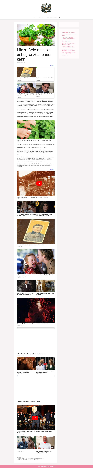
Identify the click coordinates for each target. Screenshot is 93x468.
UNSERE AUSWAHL (41, 17)
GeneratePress (52, 466)
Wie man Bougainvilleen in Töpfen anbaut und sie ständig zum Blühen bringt (69, 54)
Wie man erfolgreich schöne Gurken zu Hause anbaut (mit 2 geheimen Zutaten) (68, 38)
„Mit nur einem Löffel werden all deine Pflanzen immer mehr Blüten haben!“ (69, 34)
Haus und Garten (20, 457)
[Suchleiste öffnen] (59, 17)
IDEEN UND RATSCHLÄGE (52, 17)
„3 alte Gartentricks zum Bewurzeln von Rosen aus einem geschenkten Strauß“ (68, 43)
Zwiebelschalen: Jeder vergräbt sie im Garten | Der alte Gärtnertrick (28, 459)
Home (34, 17)
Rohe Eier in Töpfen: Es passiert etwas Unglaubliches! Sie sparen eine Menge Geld (31, 458)
